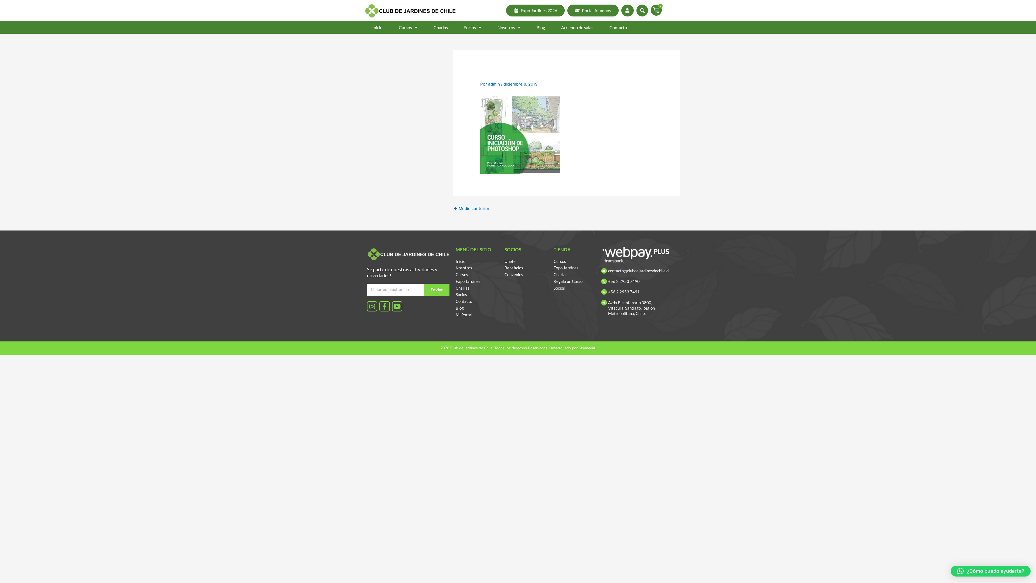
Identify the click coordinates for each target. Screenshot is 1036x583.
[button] (991, 571)
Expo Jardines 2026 (539, 10)
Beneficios (514, 267)
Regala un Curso (568, 281)
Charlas (441, 27)
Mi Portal (464, 314)
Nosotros (506, 27)
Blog (541, 27)
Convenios (514, 274)
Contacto (618, 27)
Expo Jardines (468, 281)
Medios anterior (471, 208)
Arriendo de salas (577, 27)
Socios (470, 27)
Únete (510, 261)
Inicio (377, 27)
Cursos (405, 27)
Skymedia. (587, 348)
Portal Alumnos (596, 10)
